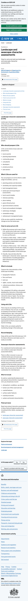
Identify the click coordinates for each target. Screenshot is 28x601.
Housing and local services (9, 517)
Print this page (7, 112)
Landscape (9, 42)
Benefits (3, 484)
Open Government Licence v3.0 (10, 583)
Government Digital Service (9, 575)
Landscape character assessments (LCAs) (13, 91)
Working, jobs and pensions (9, 529)
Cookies (13, 567)
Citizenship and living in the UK (10, 496)
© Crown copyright (14, 597)
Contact (19, 569)
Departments (5, 539)
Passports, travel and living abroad (11, 523)
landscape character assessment (13, 415)
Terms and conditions (7, 571)
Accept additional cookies (14, 26)
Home (2, 42)
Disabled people (6, 502)
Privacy (8, 567)
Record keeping (7, 104)
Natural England (5, 70)
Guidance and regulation (8, 545)
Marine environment (6, 444)
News (3, 542)
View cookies (14, 33)
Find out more (6, 109)
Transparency (5, 553)
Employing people (6, 511)
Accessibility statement (8, 569)
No (25, 462)
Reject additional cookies (14, 30)
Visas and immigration (7, 526)
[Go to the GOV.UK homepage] (7, 38)
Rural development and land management (12, 447)
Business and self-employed (9, 490)
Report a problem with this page (14, 468)
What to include (7, 100)
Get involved (5, 559)
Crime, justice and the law (9, 499)
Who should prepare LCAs (9, 93)
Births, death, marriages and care (11, 487)
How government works (8, 556)
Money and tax (5, 520)
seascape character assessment (12, 418)
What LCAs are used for (9, 95)
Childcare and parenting (8, 493)
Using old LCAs (7, 102)
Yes (18, 462)
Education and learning (8, 508)
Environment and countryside (10, 514)
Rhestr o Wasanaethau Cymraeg (11, 573)
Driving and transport (7, 505)
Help (2, 567)
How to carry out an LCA (9, 98)
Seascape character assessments (11, 107)
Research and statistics (8, 548)
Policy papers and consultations (11, 550)
